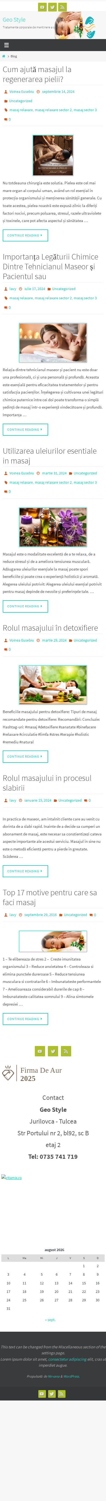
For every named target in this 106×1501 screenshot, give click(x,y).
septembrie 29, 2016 (40, 895)
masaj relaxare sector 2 (53, 107)
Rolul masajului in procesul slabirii (47, 765)
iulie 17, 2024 (34, 282)
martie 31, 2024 (54, 462)
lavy (13, 282)
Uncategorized (20, 99)
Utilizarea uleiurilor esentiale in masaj (49, 446)
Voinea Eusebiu (22, 91)
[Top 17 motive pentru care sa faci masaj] (53, 921)
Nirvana (54, 1356)
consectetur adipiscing (67, 1338)
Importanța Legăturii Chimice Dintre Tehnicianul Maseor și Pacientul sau (50, 261)
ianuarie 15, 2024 (37, 782)
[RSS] (62, 7)
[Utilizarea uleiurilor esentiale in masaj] (53, 513)
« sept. (50, 1299)
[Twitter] (52, 7)
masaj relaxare (21, 107)
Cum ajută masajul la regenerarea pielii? (37, 74)
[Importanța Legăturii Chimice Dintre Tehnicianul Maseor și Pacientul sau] (53, 333)
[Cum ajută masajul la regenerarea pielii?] (53, 149)
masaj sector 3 (85, 107)
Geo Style (14, 19)
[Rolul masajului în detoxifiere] (53, 668)
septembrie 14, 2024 (58, 91)
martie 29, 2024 (54, 625)
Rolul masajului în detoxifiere (50, 613)
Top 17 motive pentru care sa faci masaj (50, 878)
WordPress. (71, 1356)
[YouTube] (42, 7)
